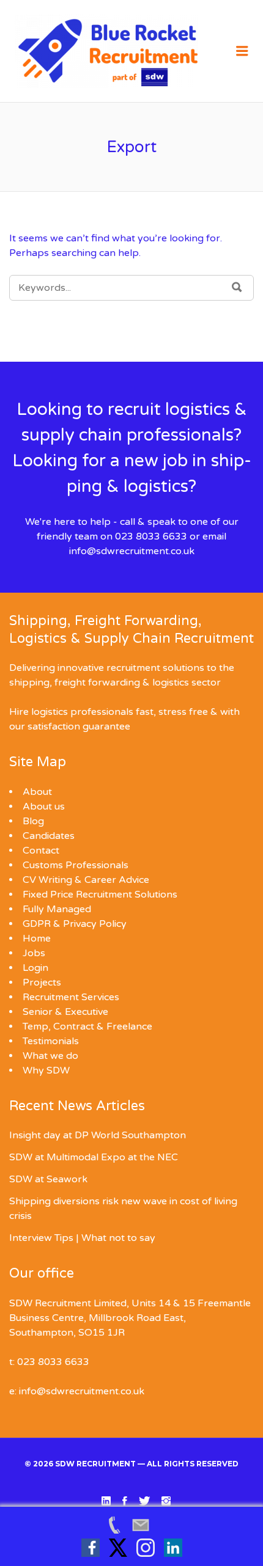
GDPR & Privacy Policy (75, 924)
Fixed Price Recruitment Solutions (100, 894)
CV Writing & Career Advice (86, 880)
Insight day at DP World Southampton (97, 1135)
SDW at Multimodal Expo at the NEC (93, 1157)
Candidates (49, 836)
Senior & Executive (65, 1012)
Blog (33, 821)
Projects (42, 982)
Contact (41, 850)
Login (35, 968)
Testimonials (51, 1041)
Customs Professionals (75, 865)
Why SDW (46, 1070)
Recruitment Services (71, 997)
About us (44, 806)
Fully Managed (57, 909)
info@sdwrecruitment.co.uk (131, 551)
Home (37, 938)
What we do (50, 1056)
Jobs (34, 953)
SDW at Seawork (48, 1179)
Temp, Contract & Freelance (87, 1026)
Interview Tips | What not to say (82, 1238)
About (37, 792)
